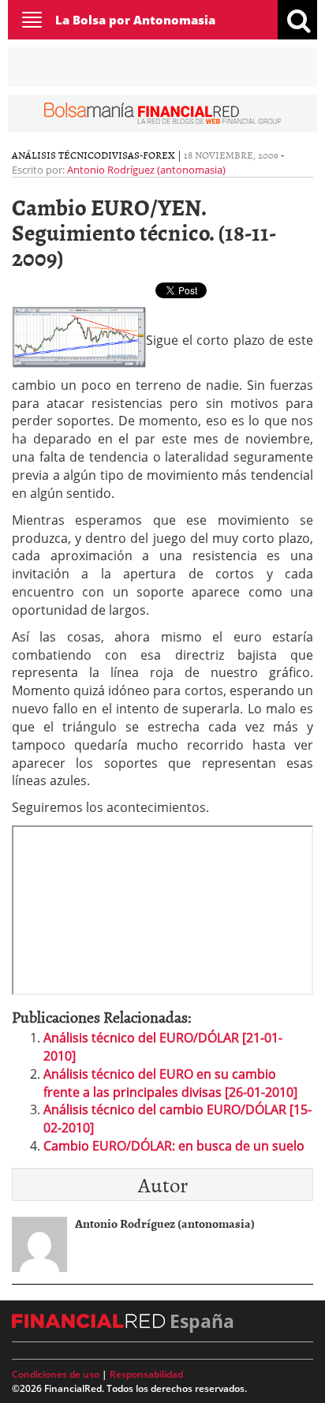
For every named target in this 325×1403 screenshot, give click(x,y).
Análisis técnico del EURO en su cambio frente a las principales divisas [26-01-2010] (170, 1083)
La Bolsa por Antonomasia (135, 20)
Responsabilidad (146, 1374)
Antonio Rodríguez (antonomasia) (146, 170)
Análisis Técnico (56, 155)
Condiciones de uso (55, 1374)
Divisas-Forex (138, 155)
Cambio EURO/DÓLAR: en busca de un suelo (173, 1145)
